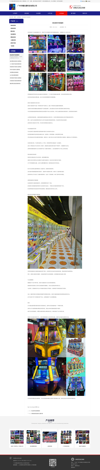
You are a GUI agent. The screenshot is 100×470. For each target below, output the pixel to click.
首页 (15, 17)
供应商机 (26, 13)
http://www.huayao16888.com (33, 407)
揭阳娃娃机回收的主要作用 (37, 413)
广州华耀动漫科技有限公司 (18, 463)
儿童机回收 (13, 40)
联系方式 (85, 13)
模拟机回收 (13, 37)
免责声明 (25, 464)
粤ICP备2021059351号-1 (27, 460)
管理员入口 (29, 464)
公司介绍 (50, 13)
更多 (22, 51)
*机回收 (12, 45)
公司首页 (15, 13)
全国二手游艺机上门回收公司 (82, 446)
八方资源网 (20, 464)
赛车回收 (13, 31)
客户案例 (73, 13)
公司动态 (61, 13)
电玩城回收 (13, 34)
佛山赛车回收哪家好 (35, 410)
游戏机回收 (13, 28)
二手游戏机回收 (33, 446)
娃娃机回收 (13, 25)
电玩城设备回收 (66, 446)
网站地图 (34, 464)
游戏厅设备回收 (49, 446)
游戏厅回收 (13, 43)
